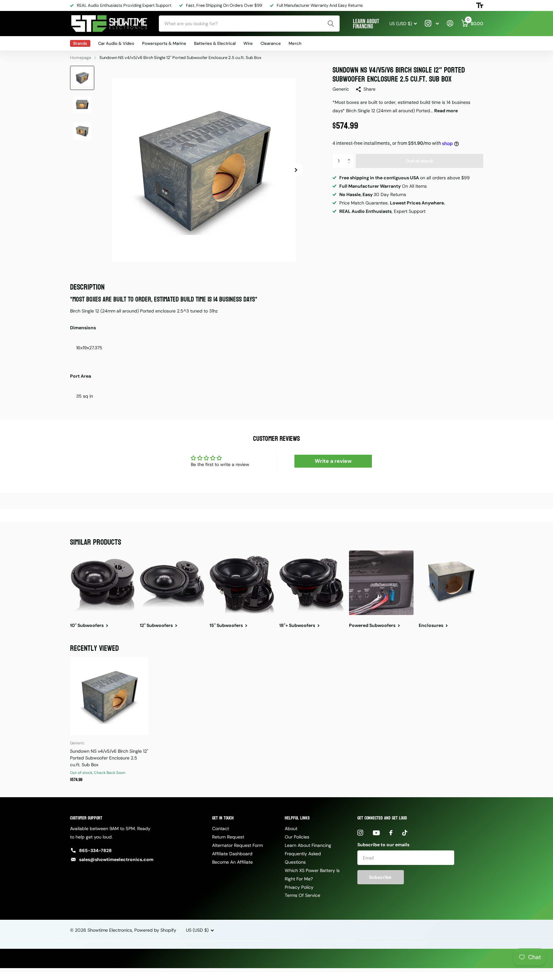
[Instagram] (360, 833)
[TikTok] (404, 833)
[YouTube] (376, 832)
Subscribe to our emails (383, 845)
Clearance (271, 43)
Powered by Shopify (155, 930)
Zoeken (331, 23)
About (291, 828)
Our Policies (297, 837)
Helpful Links (297, 818)
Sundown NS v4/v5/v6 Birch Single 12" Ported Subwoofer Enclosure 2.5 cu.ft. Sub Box (109, 758)
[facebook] (391, 832)
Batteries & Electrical (215, 43)
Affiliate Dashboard (232, 854)
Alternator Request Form (237, 845)
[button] (350, 156)
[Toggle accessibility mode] (479, 5)
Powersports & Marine (164, 43)
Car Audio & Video (116, 43)
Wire (248, 43)
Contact (220, 828)
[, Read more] (432, 23)
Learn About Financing (308, 845)
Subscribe (380, 877)
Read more (446, 111)
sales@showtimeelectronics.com (116, 859)
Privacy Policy (299, 887)
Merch (295, 43)
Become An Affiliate (232, 862)
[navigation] (82, 78)
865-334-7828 (95, 850)
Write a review (333, 461)
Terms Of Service (302, 895)
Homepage (80, 57)
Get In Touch (223, 818)
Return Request (228, 837)
